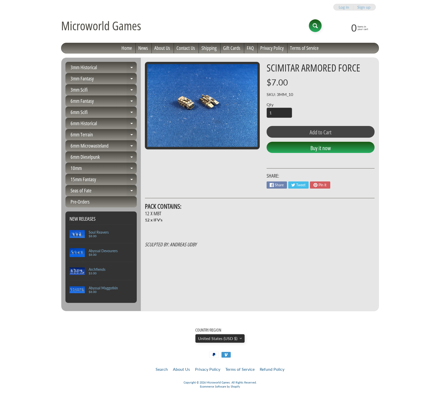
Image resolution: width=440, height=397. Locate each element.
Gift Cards (231, 48)
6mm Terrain (104, 135)
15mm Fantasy (104, 180)
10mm (104, 169)
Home (126, 48)
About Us (162, 48)
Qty (270, 104)
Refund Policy (272, 369)
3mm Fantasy (104, 79)
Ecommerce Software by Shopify (220, 386)
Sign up (363, 7)
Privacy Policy (272, 48)
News (143, 48)
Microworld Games (101, 26)
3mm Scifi (104, 90)
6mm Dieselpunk (104, 158)
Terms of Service (304, 48)
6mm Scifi (104, 113)
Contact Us (185, 48)
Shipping (209, 48)
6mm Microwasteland (104, 146)
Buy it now (320, 148)
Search (162, 369)
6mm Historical (104, 124)
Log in (344, 7)
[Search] (315, 25)
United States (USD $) (217, 338)
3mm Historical (104, 68)
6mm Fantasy (104, 102)
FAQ (250, 48)
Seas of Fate (104, 191)
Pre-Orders (80, 201)
